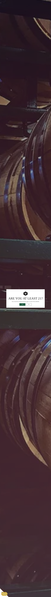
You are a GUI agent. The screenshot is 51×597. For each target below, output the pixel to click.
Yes (22, 304)
